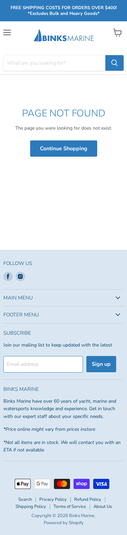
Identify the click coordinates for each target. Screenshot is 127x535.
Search (25, 499)
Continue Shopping (63, 148)
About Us (102, 507)
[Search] (114, 63)
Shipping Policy (31, 507)
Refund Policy (87, 499)
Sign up (101, 364)
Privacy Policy (53, 499)
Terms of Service (70, 507)
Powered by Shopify (64, 523)
